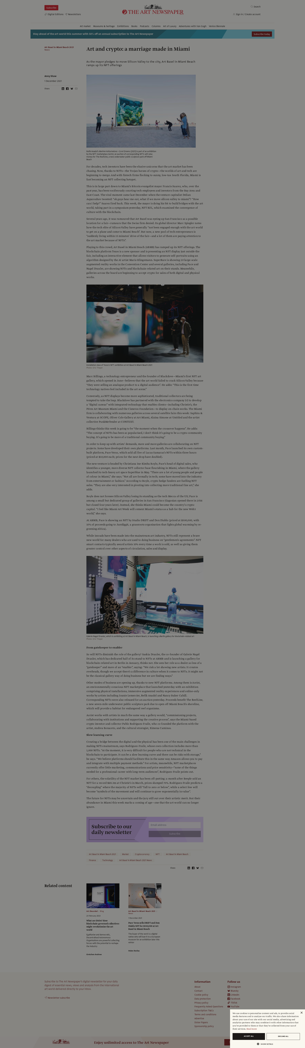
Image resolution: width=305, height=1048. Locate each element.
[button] (266, 1044)
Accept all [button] (249, 1036)
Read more (252, 1029)
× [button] (301, 1013)
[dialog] (267, 1028)
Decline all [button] (283, 1036)
